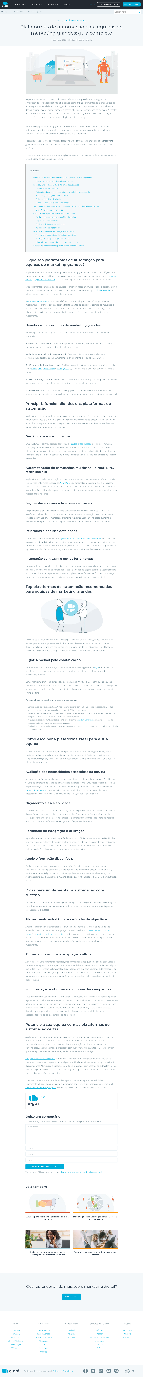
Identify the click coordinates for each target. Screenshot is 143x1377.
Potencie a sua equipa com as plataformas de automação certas (58, 245)
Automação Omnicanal (71, 20)
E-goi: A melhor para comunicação (49, 210)
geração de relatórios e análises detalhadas (81, 538)
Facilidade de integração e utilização (50, 224)
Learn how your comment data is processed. (81, 1172)
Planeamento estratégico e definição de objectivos (56, 235)
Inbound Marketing (85, 40)
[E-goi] (5, 4)
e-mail (34, 368)
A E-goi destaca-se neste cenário (40, 1058)
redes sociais (49, 368)
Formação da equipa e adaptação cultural (52, 238)
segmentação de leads (45, 279)
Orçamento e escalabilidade (47, 220)
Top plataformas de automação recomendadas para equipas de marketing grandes (66, 206)
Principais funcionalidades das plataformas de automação (56, 185)
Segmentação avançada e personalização (52, 195)
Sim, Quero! (71, 1296)
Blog (5, 12)
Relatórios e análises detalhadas (48, 199)
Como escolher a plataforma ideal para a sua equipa (54, 213)
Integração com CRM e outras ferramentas (52, 202)
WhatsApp (65, 483)
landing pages (63, 368)
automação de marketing (38, 301)
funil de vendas (104, 290)
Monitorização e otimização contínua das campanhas (57, 242)
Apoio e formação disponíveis (48, 228)
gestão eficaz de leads (81, 443)
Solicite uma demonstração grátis (40, 1087)
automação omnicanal (35, 790)
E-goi (96, 667)
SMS (40, 368)
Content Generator (85, 720)
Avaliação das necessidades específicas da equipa (56, 217)
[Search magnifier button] (138, 11)
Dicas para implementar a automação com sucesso (53, 231)
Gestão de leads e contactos (47, 188)
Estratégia (71, 40)
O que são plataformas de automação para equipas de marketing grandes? (62, 177)
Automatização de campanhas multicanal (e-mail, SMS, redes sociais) (63, 192)
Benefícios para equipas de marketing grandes (54, 181)
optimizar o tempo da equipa (50, 934)
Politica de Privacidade (63, 1371)
